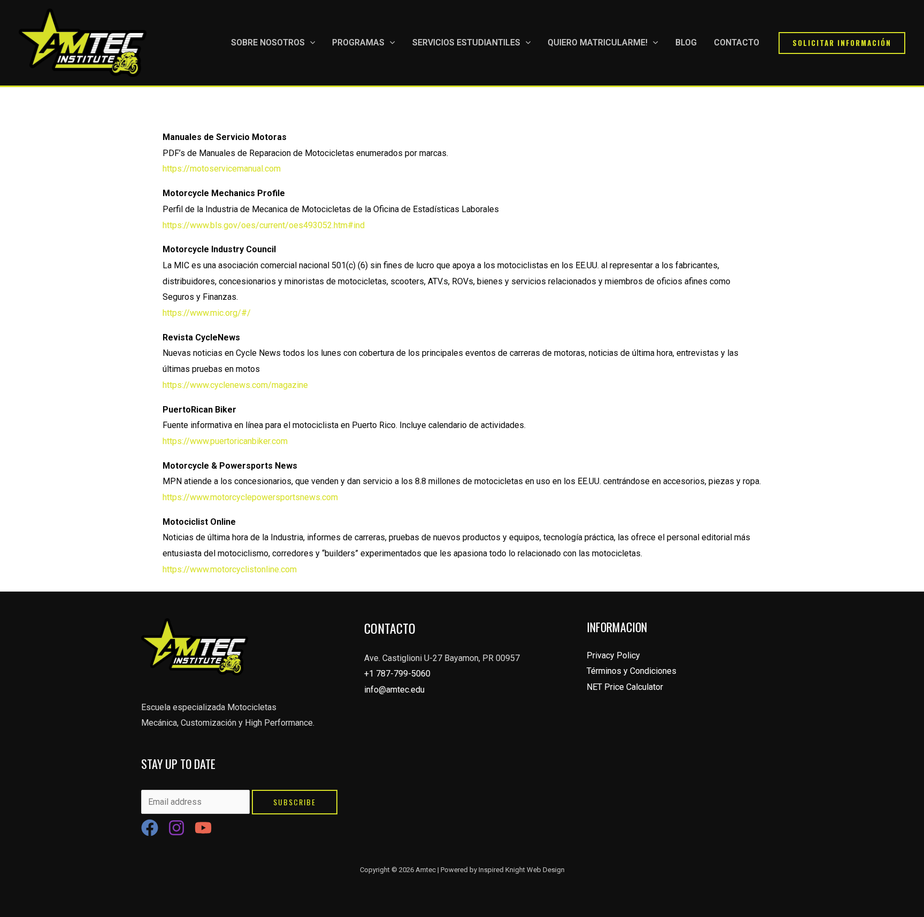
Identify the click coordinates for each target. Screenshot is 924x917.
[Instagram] (176, 827)
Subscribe (294, 801)
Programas (358, 42)
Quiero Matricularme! (598, 42)
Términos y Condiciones (631, 671)
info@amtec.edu (394, 690)
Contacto (736, 42)
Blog (686, 42)
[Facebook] (149, 827)
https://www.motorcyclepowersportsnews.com (250, 497)
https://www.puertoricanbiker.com (225, 441)
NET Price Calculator (625, 687)
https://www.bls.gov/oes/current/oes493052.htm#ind (264, 225)
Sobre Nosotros (268, 42)
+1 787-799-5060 (397, 674)
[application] (310, 42)
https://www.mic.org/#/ (207, 313)
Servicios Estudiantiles (466, 42)
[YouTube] (203, 827)
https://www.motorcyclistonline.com (230, 569)
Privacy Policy (613, 655)
